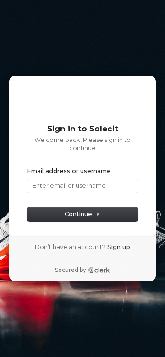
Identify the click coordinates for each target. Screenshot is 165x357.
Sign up (118, 246)
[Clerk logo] (99, 270)
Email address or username (69, 170)
